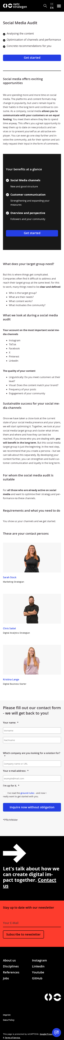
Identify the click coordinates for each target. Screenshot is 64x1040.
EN (52, 7)
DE (52, 3)
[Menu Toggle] (59, 6)
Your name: (10, 722)
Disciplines (11, 966)
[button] (45, 6)
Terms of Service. (12, 1037)
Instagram (39, 960)
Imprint (7, 1014)
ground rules (27, 792)
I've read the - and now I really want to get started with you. (24, 794)
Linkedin (38, 966)
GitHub (37, 978)
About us (9, 960)
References (11, 972)
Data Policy (8, 1020)
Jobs (6, 978)
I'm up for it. (11, 785)
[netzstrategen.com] (48, 997)
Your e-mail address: (16, 770)
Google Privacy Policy (49, 1034)
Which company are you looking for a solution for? (31, 755)
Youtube (38, 972)
